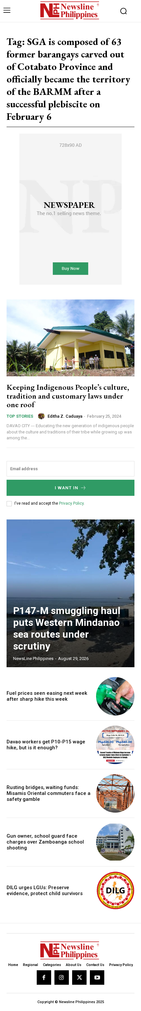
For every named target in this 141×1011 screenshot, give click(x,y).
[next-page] (123, 531)
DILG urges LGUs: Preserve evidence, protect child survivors (45, 890)
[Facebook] (44, 977)
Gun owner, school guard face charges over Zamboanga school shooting (45, 842)
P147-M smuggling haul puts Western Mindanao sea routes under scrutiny (66, 628)
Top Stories (20, 416)
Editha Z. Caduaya (65, 416)
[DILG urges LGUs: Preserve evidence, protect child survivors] (115, 890)
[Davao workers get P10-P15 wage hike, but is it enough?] (115, 745)
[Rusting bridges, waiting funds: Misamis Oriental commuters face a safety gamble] (115, 793)
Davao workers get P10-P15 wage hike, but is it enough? (46, 745)
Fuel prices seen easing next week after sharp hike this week (47, 696)
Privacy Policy (71, 503)
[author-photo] (42, 416)
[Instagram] (61, 977)
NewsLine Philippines (33, 658)
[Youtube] (97, 977)
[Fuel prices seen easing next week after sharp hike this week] (115, 696)
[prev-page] (111, 531)
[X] (79, 977)
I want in (66, 487)
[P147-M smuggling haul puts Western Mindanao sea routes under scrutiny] (70, 593)
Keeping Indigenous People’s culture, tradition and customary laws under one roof (68, 395)
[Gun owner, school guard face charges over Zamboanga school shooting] (115, 842)
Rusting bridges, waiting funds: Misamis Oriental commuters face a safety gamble (49, 793)
